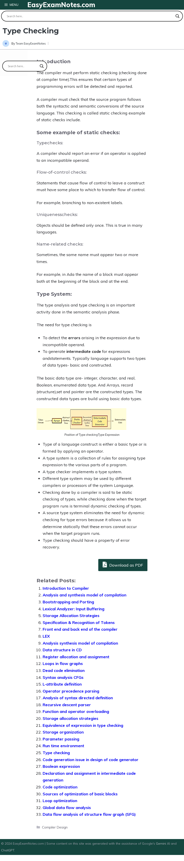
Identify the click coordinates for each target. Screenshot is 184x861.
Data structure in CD (62, 649)
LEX (46, 636)
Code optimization (60, 787)
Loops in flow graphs (63, 663)
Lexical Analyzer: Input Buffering (73, 608)
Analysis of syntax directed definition (78, 697)
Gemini (161, 844)
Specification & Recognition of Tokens (79, 622)
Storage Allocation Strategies (71, 615)
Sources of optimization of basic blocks (80, 793)
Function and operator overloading (76, 711)
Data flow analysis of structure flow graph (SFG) (89, 814)
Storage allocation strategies (70, 718)
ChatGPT (7, 850)
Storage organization (63, 732)
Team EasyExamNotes (31, 43)
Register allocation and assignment (76, 656)
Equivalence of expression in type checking (83, 725)
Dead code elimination (64, 670)
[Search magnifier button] (177, 16)
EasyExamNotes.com (61, 4)
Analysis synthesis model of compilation (80, 643)
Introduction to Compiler (66, 588)
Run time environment (63, 745)
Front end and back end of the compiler (80, 629)
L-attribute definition (62, 684)
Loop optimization (60, 800)
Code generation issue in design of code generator (90, 759)
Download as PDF (125, 565)
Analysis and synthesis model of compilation (84, 595)
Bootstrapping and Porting (68, 601)
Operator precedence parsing (71, 691)
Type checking (56, 752)
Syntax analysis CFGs (63, 677)
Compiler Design (55, 827)
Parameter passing (61, 739)
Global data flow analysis (67, 807)
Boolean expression (61, 766)
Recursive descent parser (67, 704)
